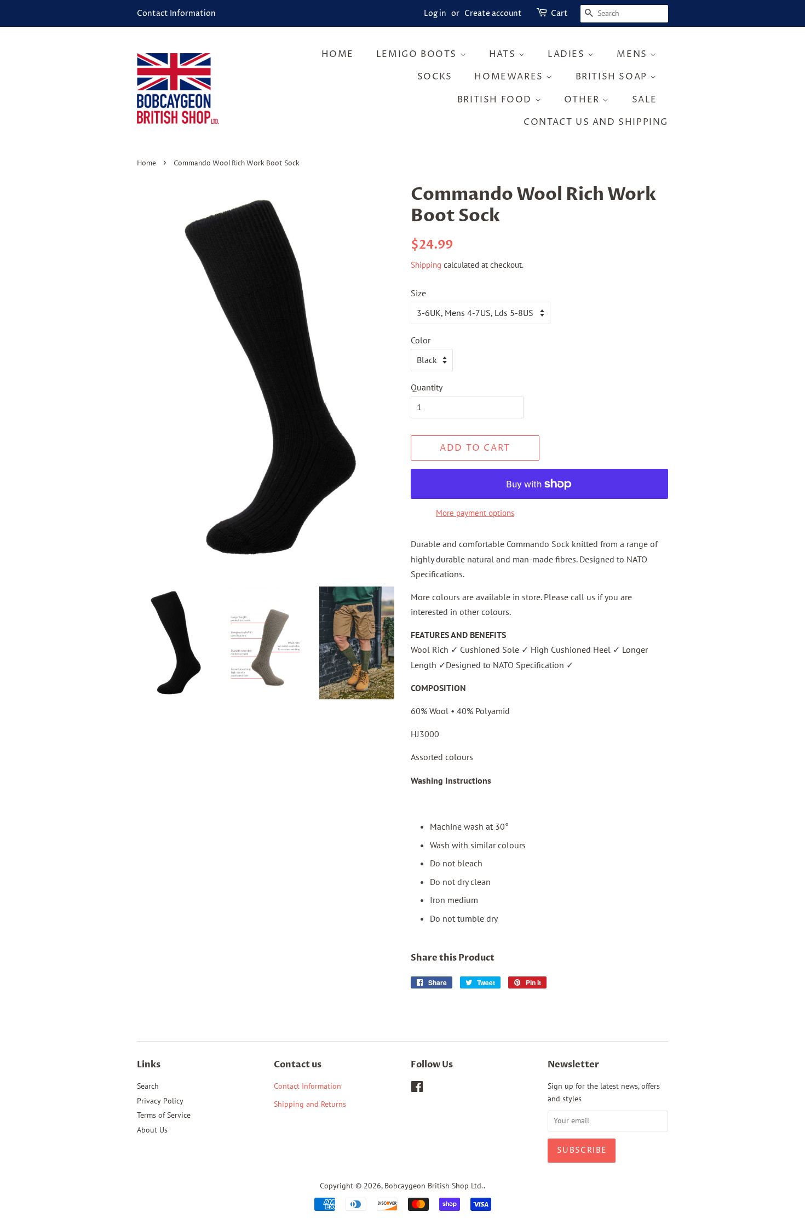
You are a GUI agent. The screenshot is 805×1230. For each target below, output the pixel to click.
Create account (493, 13)
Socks (434, 77)
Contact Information (176, 13)
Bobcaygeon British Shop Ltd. (434, 1186)
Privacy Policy (160, 1101)
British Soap (613, 77)
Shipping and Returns (310, 1104)
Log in (435, 13)
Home (337, 54)
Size (418, 293)
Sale (644, 100)
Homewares (510, 77)
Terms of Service (164, 1115)
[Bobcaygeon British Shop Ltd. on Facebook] (417, 1089)
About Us (152, 1130)
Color (420, 340)
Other (583, 100)
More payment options (475, 513)
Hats (504, 54)
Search (148, 1086)
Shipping (426, 265)
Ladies (568, 54)
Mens (633, 54)
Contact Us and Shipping (596, 122)
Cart (559, 13)
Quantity (426, 387)
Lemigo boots (418, 54)
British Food (496, 100)
